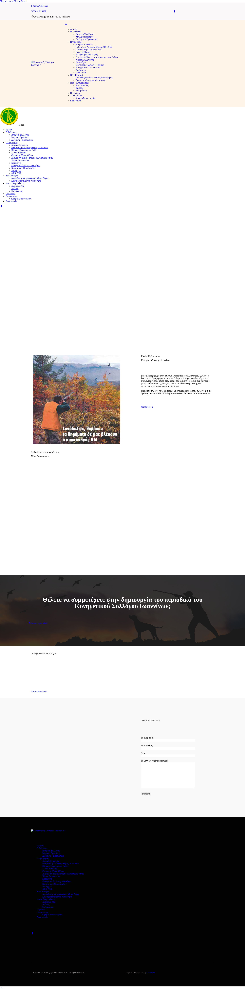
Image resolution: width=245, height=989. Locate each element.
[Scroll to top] (1, 987)
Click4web (151, 973)
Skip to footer (20, 1)
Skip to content (6, 1)
